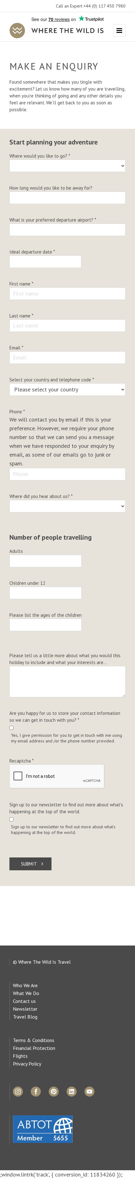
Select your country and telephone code (51, 380)
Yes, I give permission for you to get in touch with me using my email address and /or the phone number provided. (66, 738)
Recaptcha (21, 761)
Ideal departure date (32, 252)
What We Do (26, 993)
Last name (21, 316)
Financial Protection (34, 1048)
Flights (20, 1056)
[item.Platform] (18, 1092)
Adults (16, 551)
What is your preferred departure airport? (52, 220)
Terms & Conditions (33, 1040)
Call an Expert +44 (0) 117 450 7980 (91, 6)
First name (21, 284)
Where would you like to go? (39, 156)
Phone (17, 412)
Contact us (24, 1001)
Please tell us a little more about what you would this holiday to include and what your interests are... (65, 658)
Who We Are (25, 985)
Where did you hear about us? (41, 496)
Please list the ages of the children (45, 615)
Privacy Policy (27, 1064)
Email (16, 348)
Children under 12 (27, 583)
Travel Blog (25, 1017)
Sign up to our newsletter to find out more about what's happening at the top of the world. (66, 808)
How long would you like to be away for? (50, 188)
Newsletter (25, 1009)
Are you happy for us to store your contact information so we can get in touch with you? (64, 716)
